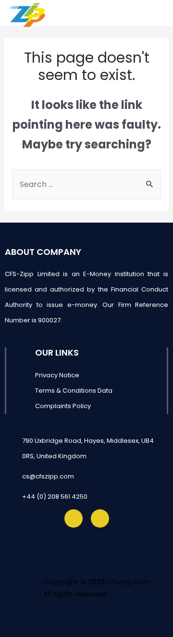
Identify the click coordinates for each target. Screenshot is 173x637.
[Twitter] (73, 518)
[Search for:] (86, 184)
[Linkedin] (100, 518)
